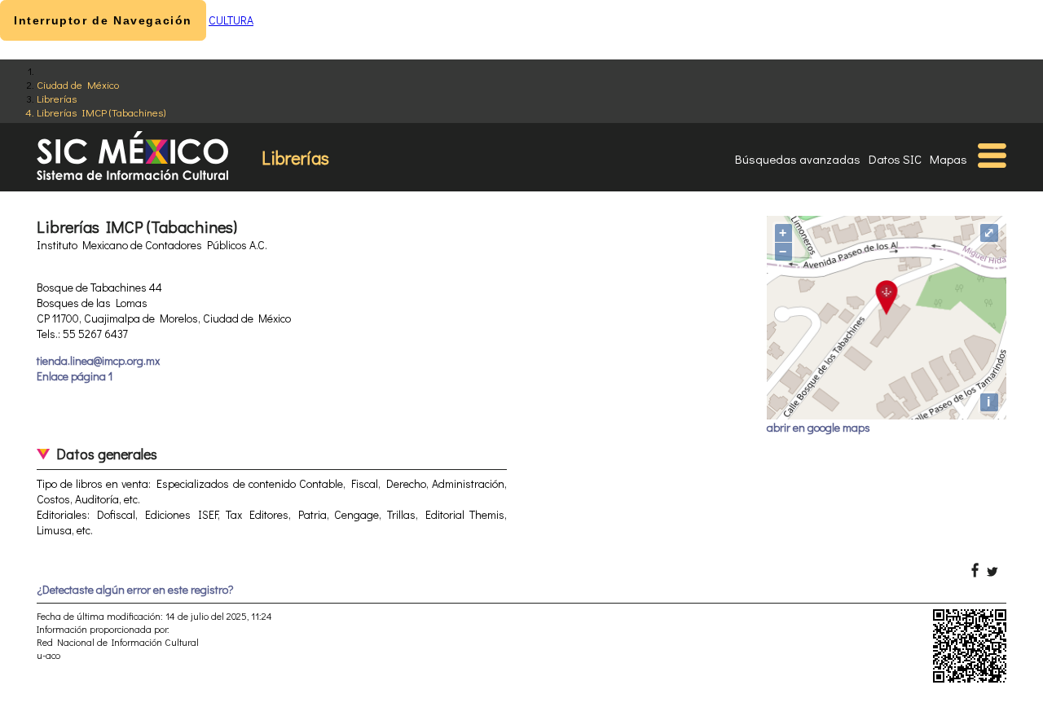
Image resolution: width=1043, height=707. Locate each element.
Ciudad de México (78, 84)
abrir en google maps (818, 427)
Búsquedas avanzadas (797, 159)
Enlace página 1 (74, 376)
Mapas (948, 159)
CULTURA (231, 20)
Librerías (57, 98)
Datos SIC (895, 159)
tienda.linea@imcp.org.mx (98, 360)
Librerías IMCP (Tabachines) (101, 112)
